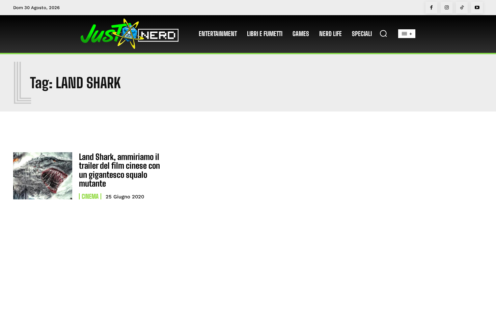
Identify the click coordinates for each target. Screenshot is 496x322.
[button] (383, 33)
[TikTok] (462, 7)
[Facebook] (431, 7)
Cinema (90, 196)
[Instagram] (446, 7)
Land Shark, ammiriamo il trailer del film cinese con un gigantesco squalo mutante (119, 170)
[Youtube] (477, 7)
